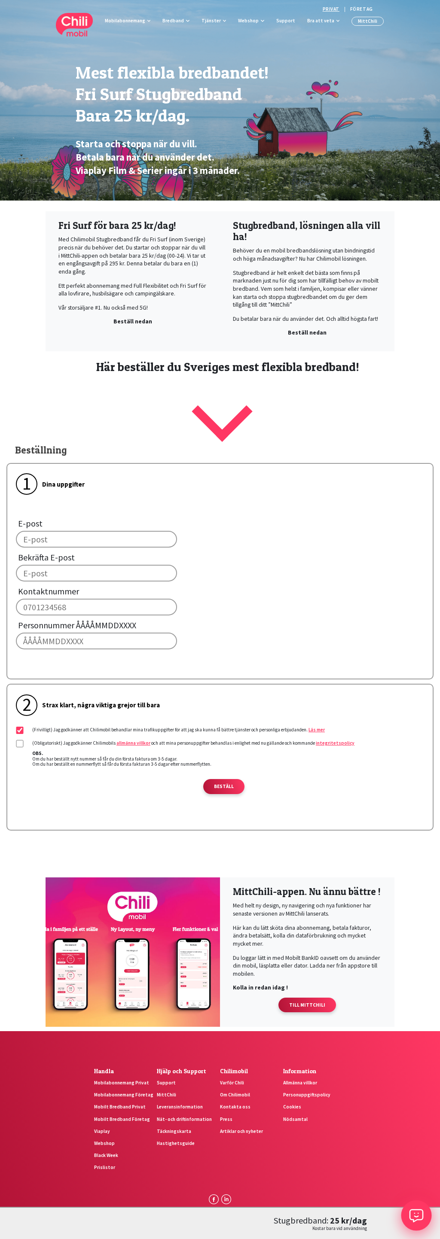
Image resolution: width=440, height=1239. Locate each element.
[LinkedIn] (226, 1199)
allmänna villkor (133, 743)
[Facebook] (213, 1199)
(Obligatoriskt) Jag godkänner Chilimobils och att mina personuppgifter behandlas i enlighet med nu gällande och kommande (193, 743)
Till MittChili (307, 1005)
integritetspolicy (335, 743)
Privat (331, 9)
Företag (361, 9)
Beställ (224, 786)
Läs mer (317, 730)
